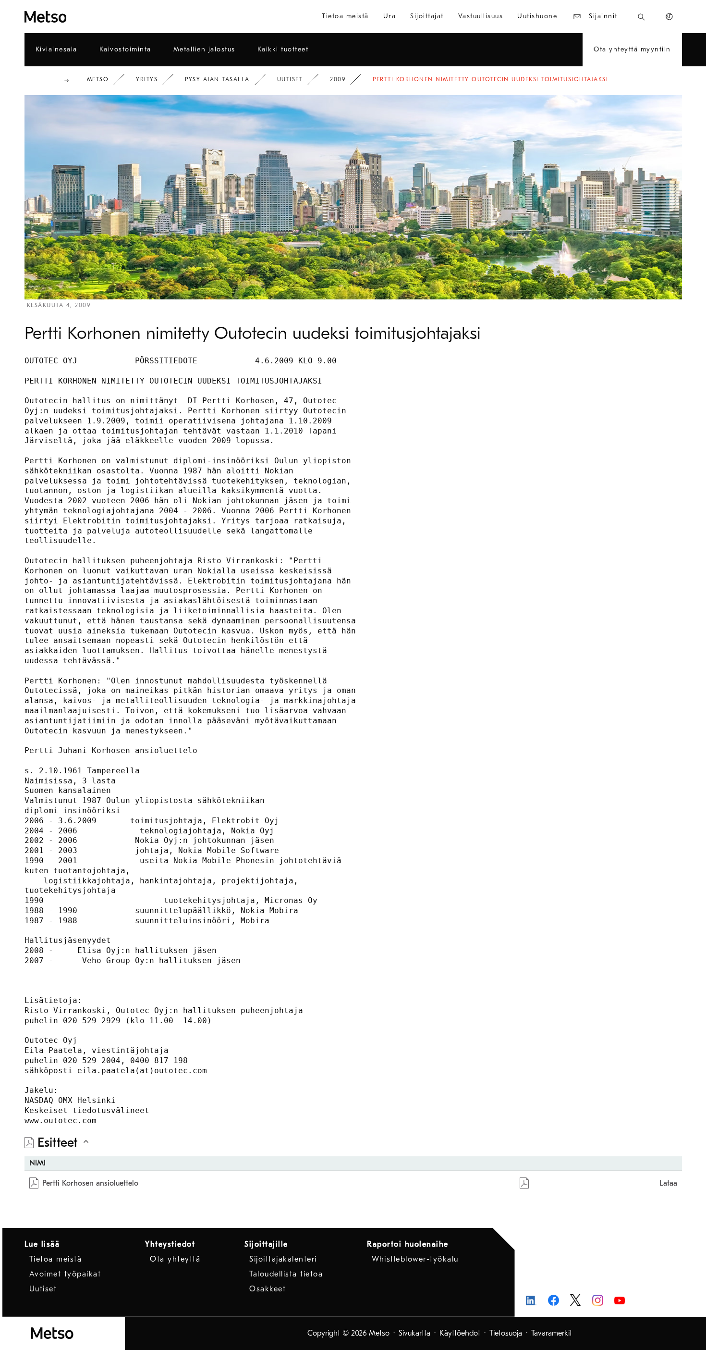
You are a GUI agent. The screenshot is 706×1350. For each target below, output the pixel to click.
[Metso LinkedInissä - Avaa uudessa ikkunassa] (531, 1300)
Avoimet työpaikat (65, 1274)
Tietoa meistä (55, 1259)
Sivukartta (414, 1333)
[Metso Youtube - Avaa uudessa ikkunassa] (619, 1300)
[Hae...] (641, 16)
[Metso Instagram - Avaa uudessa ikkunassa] (597, 1300)
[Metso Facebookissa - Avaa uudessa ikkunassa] (553, 1300)
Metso (98, 79)
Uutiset (290, 79)
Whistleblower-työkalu (415, 1259)
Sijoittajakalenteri (283, 1259)
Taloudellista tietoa (286, 1274)
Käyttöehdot (459, 1333)
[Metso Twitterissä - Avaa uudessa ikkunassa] (575, 1300)
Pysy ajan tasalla (217, 79)
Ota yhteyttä (175, 1259)
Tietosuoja (505, 1333)
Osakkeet (267, 1289)
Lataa (668, 1183)
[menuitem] (345, 16)
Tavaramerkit (551, 1333)
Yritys (147, 79)
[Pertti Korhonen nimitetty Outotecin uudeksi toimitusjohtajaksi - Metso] (80, 16)
